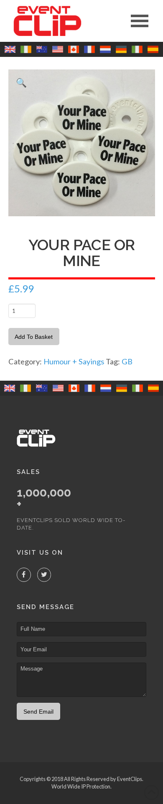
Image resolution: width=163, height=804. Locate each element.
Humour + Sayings (73, 361)
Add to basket (34, 336)
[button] (140, 21)
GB (127, 361)
